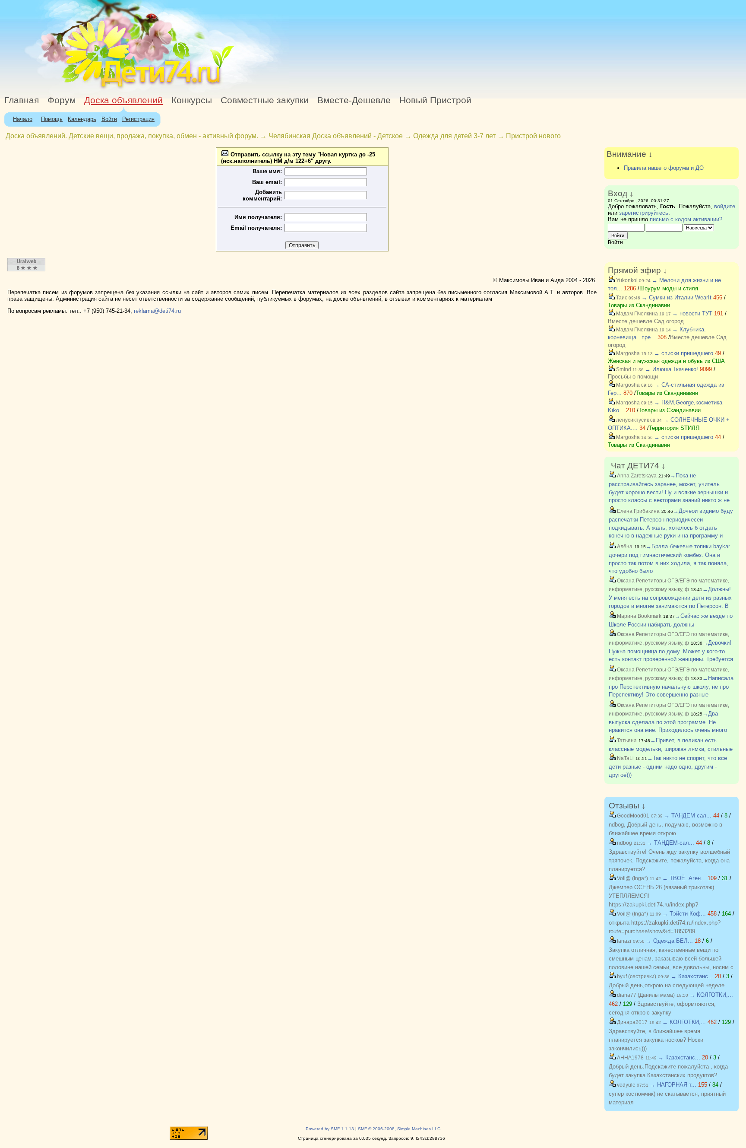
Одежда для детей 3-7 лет (454, 136)
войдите (724, 206)
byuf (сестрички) (636, 976)
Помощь (52, 119)
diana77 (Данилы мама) (645, 995)
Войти (109, 119)
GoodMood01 (632, 816)
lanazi (623, 941)
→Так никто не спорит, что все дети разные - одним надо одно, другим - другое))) (668, 766)
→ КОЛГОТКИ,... (711, 995)
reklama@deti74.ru (157, 311)
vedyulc (625, 1085)
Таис (621, 298)
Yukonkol (626, 280)
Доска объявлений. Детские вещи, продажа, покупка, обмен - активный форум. (132, 136)
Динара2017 (632, 1022)
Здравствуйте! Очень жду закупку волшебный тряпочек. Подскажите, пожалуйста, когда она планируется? (669, 860)
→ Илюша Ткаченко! (671, 369)
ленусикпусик (632, 420)
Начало (22, 119)
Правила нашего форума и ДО (664, 168)
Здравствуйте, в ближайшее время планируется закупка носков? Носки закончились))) (656, 1040)
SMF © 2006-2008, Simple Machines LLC (399, 1128)
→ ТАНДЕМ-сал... (687, 815)
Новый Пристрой (435, 100)
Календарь (82, 119)
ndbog (624, 843)
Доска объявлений (123, 100)
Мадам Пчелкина (636, 314)
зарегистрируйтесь (643, 213)
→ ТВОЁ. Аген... (684, 878)
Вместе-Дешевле (354, 100)
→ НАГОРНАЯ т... (673, 1084)
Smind (623, 369)
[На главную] (79, 88)
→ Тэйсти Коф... (684, 913)
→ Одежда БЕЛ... (669, 941)
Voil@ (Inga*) (632, 878)
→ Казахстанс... (692, 976)
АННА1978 (630, 1058)
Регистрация (138, 119)
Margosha (627, 353)
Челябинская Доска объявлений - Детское (336, 136)
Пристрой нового (533, 136)
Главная (21, 100)
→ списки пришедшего (683, 353)
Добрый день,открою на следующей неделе (666, 985)
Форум (61, 100)
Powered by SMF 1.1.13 (330, 1128)
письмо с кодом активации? (686, 219)
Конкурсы (191, 100)
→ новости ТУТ (692, 313)
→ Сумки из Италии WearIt (677, 297)
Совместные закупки (265, 100)
